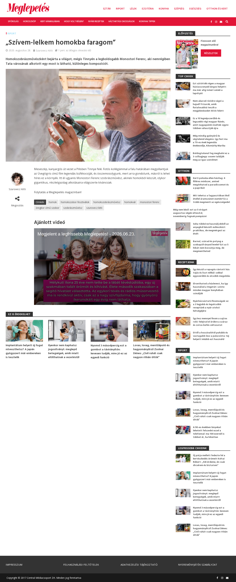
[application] (102, 266)
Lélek (133, 8)
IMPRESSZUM (14, 564)
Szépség (179, 8)
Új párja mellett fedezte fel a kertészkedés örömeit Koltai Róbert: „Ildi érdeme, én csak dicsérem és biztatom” (209, 460)
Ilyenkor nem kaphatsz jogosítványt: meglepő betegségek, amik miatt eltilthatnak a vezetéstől (63, 351)
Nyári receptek (96, 21)
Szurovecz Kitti (44, 50)
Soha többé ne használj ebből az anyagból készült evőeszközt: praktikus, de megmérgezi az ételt (211, 228)
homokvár (130, 202)
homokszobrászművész (106, 202)
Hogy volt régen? (74, 21)
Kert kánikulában (50, 21)
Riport (120, 8)
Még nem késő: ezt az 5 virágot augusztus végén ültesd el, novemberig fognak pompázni (190, 213)
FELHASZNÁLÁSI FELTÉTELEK (81, 564)
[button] (102, 266)
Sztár (107, 8)
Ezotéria (148, 8)
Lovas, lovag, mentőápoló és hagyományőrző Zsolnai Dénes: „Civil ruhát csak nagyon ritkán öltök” (151, 351)
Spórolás (13, 21)
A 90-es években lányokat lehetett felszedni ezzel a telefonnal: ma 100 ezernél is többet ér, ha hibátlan (208, 432)
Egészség (195, 8)
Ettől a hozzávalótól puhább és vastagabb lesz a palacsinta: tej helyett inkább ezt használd (211, 336)
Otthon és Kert (217, 8)
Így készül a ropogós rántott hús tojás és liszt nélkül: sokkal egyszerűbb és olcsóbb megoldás (211, 273)
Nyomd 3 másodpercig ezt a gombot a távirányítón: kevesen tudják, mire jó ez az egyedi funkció (109, 352)
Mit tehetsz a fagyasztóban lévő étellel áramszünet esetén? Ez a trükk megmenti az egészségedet (211, 199)
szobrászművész (72, 207)
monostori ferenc (149, 202)
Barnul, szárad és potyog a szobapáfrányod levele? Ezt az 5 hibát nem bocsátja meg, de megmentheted (210, 246)
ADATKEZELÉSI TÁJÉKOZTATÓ (139, 564)
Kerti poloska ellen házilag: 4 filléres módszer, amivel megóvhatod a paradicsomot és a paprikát (211, 183)
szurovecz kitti (94, 207)
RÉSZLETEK (211, 53)
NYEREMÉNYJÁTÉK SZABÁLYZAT (197, 564)
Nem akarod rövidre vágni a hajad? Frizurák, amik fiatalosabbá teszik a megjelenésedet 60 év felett (208, 106)
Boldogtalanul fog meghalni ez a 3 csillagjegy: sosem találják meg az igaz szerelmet (211, 157)
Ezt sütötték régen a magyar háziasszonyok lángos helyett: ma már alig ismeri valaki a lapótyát (209, 88)
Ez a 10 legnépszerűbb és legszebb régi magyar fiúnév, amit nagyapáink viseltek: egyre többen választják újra (210, 123)
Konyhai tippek (147, 21)
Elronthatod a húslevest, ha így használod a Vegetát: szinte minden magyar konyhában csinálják (210, 288)
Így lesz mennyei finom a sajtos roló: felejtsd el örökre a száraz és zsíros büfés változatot (210, 322)
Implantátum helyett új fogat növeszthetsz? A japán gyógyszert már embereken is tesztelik (24, 351)
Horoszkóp (29, 21)
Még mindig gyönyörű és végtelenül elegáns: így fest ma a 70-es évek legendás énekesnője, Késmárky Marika (210, 140)
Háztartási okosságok (121, 21)
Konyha (164, 8)
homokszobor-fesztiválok (75, 202)
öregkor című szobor (47, 207)
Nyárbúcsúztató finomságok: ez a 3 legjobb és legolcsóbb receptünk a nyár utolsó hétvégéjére (211, 306)
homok (53, 202)
